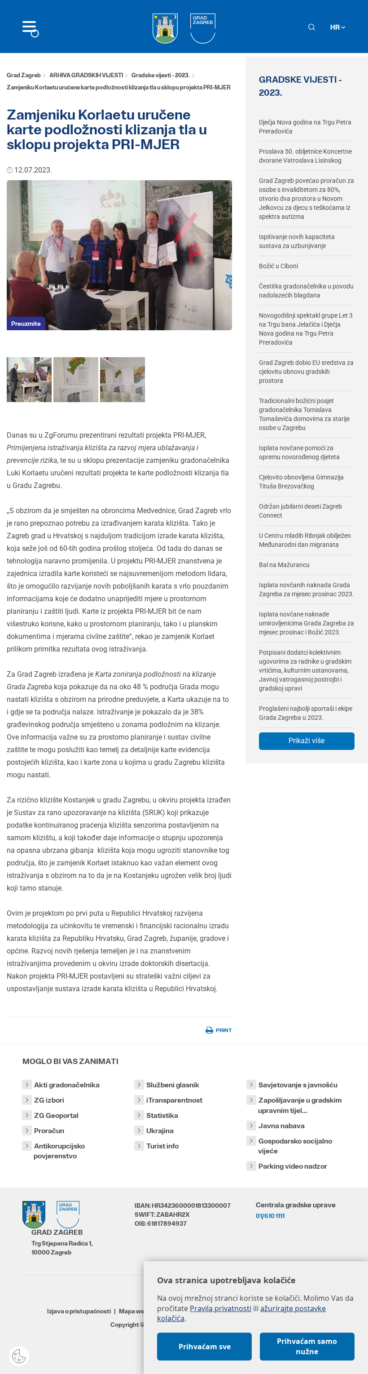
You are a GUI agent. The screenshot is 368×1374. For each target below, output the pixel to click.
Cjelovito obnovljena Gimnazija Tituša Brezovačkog (301, 482)
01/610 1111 (270, 1215)
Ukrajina (160, 1131)
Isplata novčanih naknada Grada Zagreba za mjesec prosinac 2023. (306, 589)
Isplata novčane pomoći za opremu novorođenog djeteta (299, 452)
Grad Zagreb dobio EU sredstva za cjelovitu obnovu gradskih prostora (306, 371)
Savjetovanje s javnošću (297, 1085)
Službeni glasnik (172, 1085)
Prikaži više (306, 740)
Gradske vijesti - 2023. (160, 75)
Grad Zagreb (24, 75)
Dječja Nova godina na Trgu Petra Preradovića (305, 127)
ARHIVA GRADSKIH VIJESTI (86, 75)
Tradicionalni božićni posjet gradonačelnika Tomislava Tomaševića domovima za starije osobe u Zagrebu (304, 414)
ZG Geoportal (56, 1115)
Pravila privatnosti (220, 1308)
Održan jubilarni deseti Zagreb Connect (300, 511)
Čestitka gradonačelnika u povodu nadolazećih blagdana (306, 291)
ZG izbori (49, 1100)
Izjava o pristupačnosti (79, 1311)
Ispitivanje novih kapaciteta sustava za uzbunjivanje (297, 241)
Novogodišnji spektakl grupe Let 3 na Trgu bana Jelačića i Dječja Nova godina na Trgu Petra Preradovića (306, 329)
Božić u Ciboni (278, 266)
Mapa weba (135, 1311)
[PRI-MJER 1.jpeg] (29, 379)
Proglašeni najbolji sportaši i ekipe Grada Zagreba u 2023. (305, 713)
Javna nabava (281, 1126)
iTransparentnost (174, 1100)
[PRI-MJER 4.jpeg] (122, 379)
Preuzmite (26, 323)
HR (335, 27)
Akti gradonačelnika (67, 1085)
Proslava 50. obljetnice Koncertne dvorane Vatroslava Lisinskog (305, 156)
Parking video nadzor (292, 1166)
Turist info (162, 1146)
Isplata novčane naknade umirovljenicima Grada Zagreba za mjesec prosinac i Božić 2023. (306, 623)
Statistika (162, 1115)
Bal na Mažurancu (284, 564)
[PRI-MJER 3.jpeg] (75, 379)
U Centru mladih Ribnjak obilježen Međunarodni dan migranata (305, 540)
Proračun (49, 1131)
